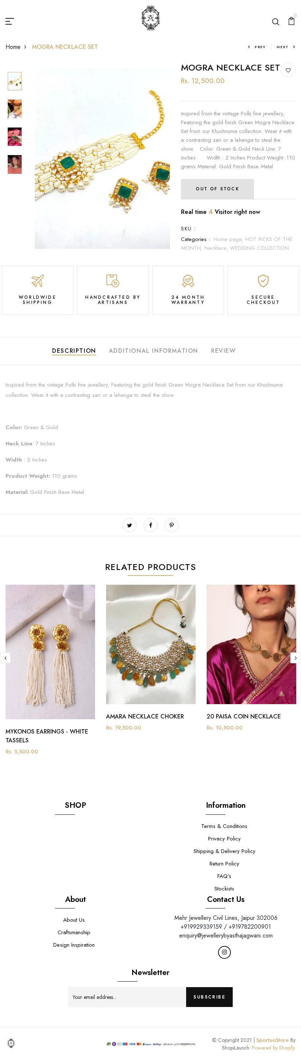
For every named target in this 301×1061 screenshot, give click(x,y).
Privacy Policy (224, 839)
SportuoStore (272, 1040)
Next (283, 46)
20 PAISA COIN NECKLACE (244, 716)
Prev (260, 46)
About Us (74, 920)
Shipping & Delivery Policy (224, 851)
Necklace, (217, 248)
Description (74, 351)
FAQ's (224, 876)
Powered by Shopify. (272, 1047)
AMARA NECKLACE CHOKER (145, 716)
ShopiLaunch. (236, 1047)
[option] (15, 82)
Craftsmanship (74, 932)
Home (13, 47)
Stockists (224, 889)
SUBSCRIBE (209, 997)
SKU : (188, 228)
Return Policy (224, 864)
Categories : (195, 239)
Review (223, 351)
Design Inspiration (74, 945)
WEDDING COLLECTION (259, 248)
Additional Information (153, 351)
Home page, (229, 239)
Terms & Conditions (224, 826)
